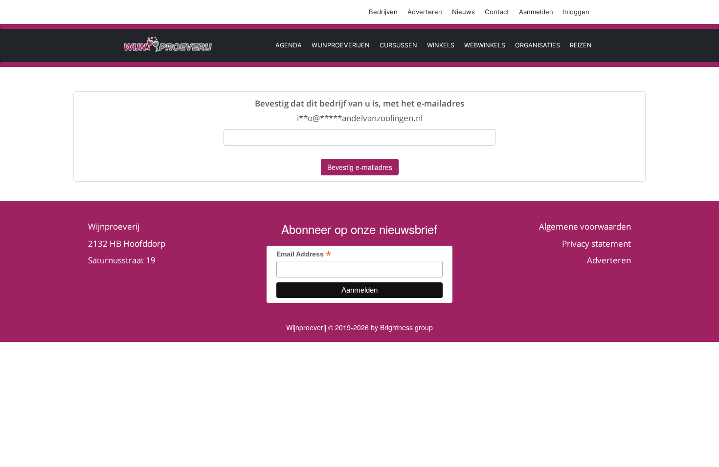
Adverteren (424, 12)
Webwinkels (484, 45)
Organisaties (537, 45)
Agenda (288, 45)
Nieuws (463, 12)
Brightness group (406, 327)
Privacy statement (596, 243)
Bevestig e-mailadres (359, 167)
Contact (497, 12)
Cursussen (398, 45)
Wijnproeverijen (341, 45)
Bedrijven (383, 12)
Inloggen (576, 12)
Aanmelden (536, 12)
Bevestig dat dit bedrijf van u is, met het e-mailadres (359, 103)
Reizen (581, 45)
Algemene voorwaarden (585, 226)
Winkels (440, 45)
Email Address (304, 253)
